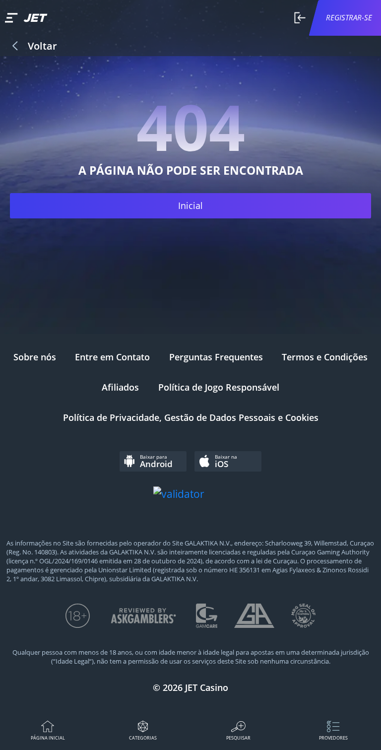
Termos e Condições (325, 357)
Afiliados (120, 387)
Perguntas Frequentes (216, 357)
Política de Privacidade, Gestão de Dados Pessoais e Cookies (190, 417)
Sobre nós (34, 357)
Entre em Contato (112, 357)
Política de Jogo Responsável (218, 387)
